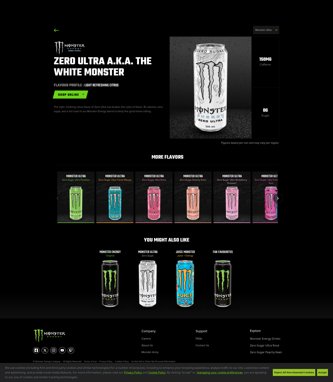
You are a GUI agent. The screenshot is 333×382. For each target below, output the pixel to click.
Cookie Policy (156, 372)
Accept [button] (322, 372)
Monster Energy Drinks (265, 339)
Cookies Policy (122, 361)
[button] (79, 377)
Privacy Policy (133, 372)
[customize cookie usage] (81, 378)
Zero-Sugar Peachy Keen (266, 352)
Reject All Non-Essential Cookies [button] (294, 372)
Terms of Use (90, 361)
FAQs (199, 339)
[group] (76, 197)
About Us (147, 345)
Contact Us (202, 345)
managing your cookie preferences (220, 372)
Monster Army (150, 352)
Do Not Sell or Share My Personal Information (153, 361)
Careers (146, 339)
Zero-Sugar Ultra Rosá (264, 345)
